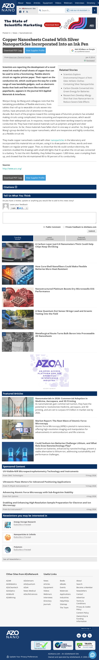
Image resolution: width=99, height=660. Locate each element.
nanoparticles (57, 140)
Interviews (48, 597)
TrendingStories (17, 238)
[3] (18, 297)
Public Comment (53, 227)
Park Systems (13, 496)
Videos (46, 591)
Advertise (80, 597)
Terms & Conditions (81, 602)
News (15, 33)
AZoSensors (29, 580)
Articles (47, 584)
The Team (64, 607)
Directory (47, 601)
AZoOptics (10, 591)
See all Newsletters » (12, 559)
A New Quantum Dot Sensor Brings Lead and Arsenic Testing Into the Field (63, 312)
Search (79, 584)
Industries (64, 597)
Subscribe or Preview (22, 524)
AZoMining (10, 597)
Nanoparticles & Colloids (25, 534)
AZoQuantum (29, 584)
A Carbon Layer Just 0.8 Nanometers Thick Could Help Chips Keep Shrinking (64, 245)
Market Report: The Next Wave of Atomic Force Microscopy (60, 422)
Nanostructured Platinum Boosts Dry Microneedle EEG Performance (64, 290)
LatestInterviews (50, 238)
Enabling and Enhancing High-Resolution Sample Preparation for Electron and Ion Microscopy (47, 504)
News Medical (30, 591)
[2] (18, 275)
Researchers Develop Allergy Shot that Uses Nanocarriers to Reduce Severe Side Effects (78, 98)
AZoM (8, 580)
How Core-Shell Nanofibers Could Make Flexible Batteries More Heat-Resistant (61, 267)
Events (63, 587)
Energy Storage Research (25, 522)
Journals (47, 604)
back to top (85, 628)
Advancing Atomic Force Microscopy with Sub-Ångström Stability (38, 492)
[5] (18, 342)
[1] (18, 252)
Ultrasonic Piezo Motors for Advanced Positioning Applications (37, 481)
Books (62, 580)
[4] (18, 319)
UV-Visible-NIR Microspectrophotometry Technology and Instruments (40, 471)
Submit (92, 231)
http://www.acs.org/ (12, 168)
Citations (9, 187)
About (79, 580)
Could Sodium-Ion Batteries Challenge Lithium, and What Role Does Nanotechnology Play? (66, 444)
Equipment (48, 587)
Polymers (18, 547)
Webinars (48, 594)
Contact (79, 594)
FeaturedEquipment (81, 238)
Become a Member (84, 587)
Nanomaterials (25, 33)
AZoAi (26, 587)
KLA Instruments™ (15, 509)
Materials (64, 591)
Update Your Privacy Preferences (23, 656)
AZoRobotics (11, 584)
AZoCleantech (12, 587)
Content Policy (82, 613)
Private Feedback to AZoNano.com (80, 227)
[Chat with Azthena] (92, 655)
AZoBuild (10, 594)
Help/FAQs (64, 601)
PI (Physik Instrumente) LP (18, 486)
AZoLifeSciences (30, 594)
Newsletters (81, 591)
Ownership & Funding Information (82, 619)
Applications (65, 594)
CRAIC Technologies (15, 475)
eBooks (63, 584)
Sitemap (63, 604)
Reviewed (90, 60)
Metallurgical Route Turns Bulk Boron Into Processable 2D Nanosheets (64, 334)
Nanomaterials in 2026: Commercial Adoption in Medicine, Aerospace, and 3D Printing (61, 399)
